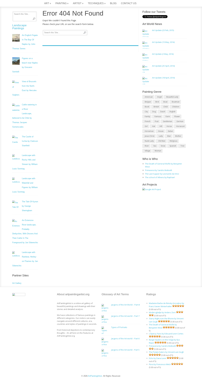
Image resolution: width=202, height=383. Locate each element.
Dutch (162, 111)
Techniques (97, 3)
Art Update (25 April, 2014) (163, 66)
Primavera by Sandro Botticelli (158, 170)
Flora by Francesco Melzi (160, 364)
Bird (157, 102)
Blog (113, 3)
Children (175, 106)
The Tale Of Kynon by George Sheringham (30, 206)
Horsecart (180, 126)
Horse (169, 126)
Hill (161, 126)
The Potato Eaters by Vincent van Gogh (166, 352)
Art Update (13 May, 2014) (163, 42)
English (172, 111)
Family (147, 116)
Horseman (149, 131)
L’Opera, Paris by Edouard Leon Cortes (166, 333)
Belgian (148, 102)
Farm (168, 116)
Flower (177, 116)
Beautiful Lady (172, 97)
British (156, 106)
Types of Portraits (119, 327)
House (161, 131)
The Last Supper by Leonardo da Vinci (162, 173)
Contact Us (128, 3)
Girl (146, 126)
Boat (165, 102)
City (146, 111)
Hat (153, 126)
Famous (158, 116)
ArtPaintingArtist (23, 4)
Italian (170, 131)
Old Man (161, 141)
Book (147, 106)
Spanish (173, 146)
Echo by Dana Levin (157, 358)
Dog (154, 111)
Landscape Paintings (19, 27)
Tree (182, 146)
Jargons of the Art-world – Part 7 (125, 316)
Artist (78, 3)
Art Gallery (16, 283)
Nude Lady (149, 141)
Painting (61, 3)
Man (169, 136)
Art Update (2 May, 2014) (162, 54)
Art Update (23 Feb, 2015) (163, 30)
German (180, 121)
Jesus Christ (149, 136)
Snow (163, 146)
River (147, 146)
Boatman (176, 102)
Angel (159, 97)
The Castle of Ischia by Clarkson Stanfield (30, 141)
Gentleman (167, 121)
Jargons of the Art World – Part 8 (125, 304)
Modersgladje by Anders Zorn (162, 312)
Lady (161, 136)
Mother (178, 136)
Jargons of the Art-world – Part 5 (125, 349)
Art (47, 3)
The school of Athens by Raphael (160, 177)
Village (147, 150)
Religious (173, 141)
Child (165, 106)
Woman (158, 150)
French (147, 121)
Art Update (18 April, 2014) (163, 77)
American (149, 97)
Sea (154, 146)
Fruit (157, 121)
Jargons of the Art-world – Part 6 (125, 338)
